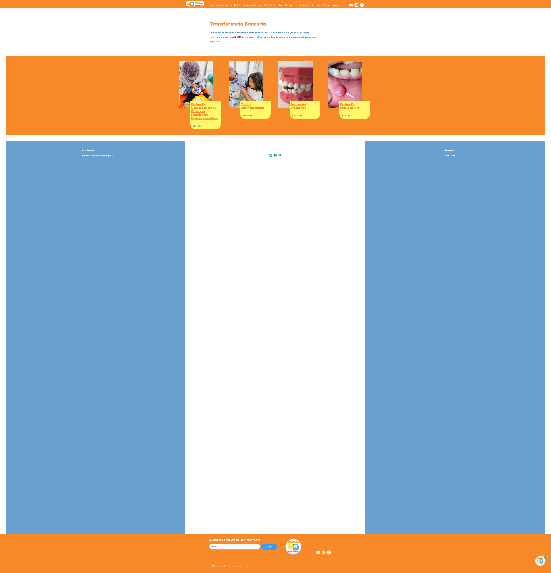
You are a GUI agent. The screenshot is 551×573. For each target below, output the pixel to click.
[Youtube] (351, 5)
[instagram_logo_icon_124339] (275, 155)
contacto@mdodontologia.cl (98, 155)
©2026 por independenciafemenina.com (229, 566)
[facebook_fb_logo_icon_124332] (270, 155)
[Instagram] (356, 5)
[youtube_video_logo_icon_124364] (280, 155)
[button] (251, 5)
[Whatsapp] (362, 5)
